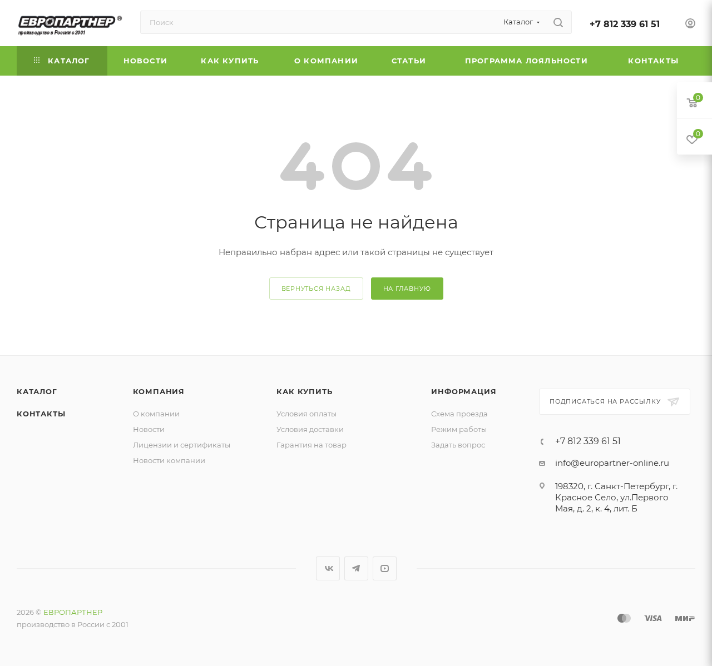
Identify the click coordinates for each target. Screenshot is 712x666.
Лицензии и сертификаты (181, 444)
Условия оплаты (306, 413)
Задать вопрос (458, 444)
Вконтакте (328, 568)
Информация (463, 391)
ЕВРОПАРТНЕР (72, 612)
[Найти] (558, 22)
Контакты (41, 413)
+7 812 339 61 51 (625, 24)
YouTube (385, 568)
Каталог (37, 391)
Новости (149, 429)
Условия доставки (310, 429)
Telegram (356, 568)
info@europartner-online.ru (612, 463)
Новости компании (169, 460)
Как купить (304, 391)
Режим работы (459, 429)
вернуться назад (316, 288)
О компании (156, 413)
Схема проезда (459, 413)
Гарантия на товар (311, 444)
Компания (159, 391)
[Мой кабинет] (690, 25)
